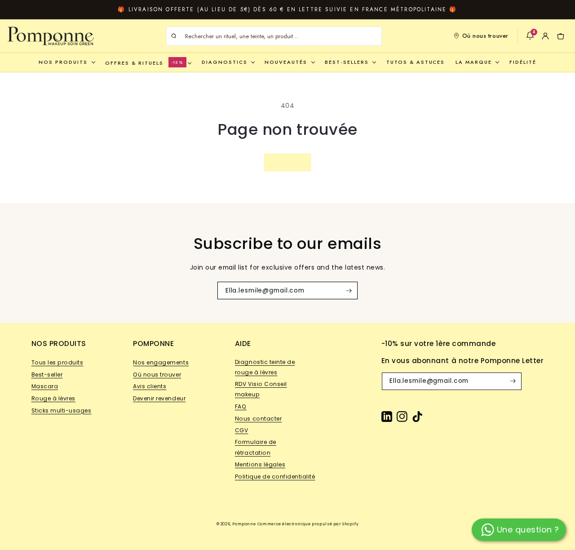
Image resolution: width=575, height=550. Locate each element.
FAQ (241, 406)
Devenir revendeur (159, 398)
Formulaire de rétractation (255, 447)
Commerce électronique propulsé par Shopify (308, 524)
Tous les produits (57, 362)
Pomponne (244, 524)
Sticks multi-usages (61, 410)
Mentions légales (260, 464)
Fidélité (522, 62)
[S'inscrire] (348, 290)
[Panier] (560, 36)
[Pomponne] (51, 36)
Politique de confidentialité (275, 476)
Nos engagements (161, 362)
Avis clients (149, 386)
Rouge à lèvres (53, 398)
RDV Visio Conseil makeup (261, 389)
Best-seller (47, 374)
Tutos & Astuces (415, 62)
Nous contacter (258, 418)
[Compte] (545, 36)
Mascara (44, 386)
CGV (241, 430)
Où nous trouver (485, 35)
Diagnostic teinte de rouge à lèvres (265, 367)
